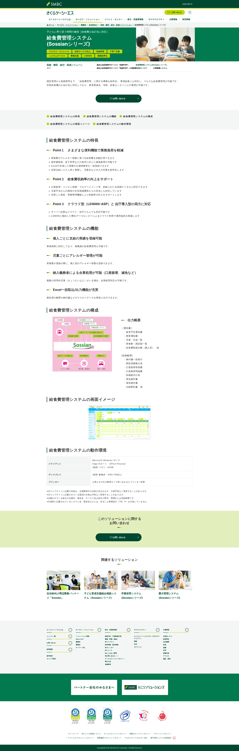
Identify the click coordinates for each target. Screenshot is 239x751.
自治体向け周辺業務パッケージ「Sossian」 (63, 595)
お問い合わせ (119, 98)
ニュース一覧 (51, 636)
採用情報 (50, 649)
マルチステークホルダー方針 (136, 738)
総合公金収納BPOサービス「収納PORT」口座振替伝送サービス (122, 68)
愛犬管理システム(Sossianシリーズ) (169, 595)
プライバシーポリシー (162, 734)
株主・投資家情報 (111, 630)
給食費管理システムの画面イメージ (70, 124)
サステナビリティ (140, 630)
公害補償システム (160, 68)
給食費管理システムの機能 (102, 116)
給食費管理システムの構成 (138, 116)
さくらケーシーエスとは (55, 630)
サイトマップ (73, 734)
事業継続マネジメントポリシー (109, 738)
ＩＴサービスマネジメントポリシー (80, 738)
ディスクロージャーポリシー (115, 734)
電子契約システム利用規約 (160, 738)
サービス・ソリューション (67, 25)
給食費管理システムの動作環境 (114, 124)
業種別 (83, 25)
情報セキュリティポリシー (140, 734)
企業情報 (166, 630)
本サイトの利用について (91, 734)
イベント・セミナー (113, 19)
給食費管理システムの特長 (65, 116)
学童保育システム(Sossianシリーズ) (132, 595)
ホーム (51, 25)
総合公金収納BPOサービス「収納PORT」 (113, 65)
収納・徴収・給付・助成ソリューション (116, 25)
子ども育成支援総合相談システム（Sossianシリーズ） (100, 595)
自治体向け (93, 25)
